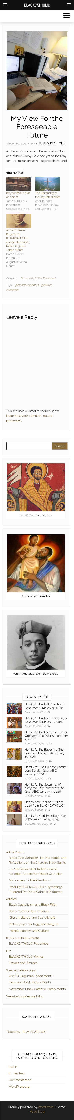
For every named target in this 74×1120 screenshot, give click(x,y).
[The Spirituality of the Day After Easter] (47, 184)
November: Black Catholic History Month (37, 989)
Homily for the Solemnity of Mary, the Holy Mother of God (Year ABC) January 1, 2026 (44, 788)
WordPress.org (19, 1086)
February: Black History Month (30, 982)
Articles (11, 899)
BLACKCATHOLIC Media (22, 938)
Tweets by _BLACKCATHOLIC (26, 1032)
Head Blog (37, 1111)
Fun (8, 951)
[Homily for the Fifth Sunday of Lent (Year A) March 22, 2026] (14, 708)
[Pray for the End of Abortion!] (18, 184)
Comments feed (20, 1080)
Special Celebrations (20, 970)
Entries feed (17, 1073)
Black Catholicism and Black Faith (32, 904)
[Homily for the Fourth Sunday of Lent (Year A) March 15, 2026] (14, 722)
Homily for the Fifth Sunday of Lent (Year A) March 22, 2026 (44, 706)
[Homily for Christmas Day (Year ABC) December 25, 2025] (14, 820)
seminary (12, 289)
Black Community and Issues (29, 911)
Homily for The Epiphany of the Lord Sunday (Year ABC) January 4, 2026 (46, 770)
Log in (13, 1067)
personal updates (27, 285)
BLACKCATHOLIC (54, 143)
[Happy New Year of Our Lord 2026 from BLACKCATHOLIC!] (14, 806)
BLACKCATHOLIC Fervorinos (28, 943)
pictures (46, 285)
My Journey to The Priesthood (38, 278)
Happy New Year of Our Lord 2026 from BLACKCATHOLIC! (44, 803)
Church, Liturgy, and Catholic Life (32, 917)
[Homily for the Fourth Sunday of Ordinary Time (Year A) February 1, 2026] (14, 736)
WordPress (45, 1107)
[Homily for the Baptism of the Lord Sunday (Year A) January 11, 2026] (14, 753)
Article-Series (15, 852)
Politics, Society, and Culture (29, 931)
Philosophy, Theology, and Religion (33, 924)
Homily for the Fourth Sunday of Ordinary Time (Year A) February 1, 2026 (46, 735)
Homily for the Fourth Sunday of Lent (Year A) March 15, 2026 (46, 720)
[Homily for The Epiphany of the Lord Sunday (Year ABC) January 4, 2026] (14, 771)
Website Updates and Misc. (25, 996)
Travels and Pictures (23, 963)
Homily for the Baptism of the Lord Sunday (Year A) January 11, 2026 (44, 753)
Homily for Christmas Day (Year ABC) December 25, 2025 (45, 817)
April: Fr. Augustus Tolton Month (31, 976)
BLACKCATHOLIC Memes (26, 956)
